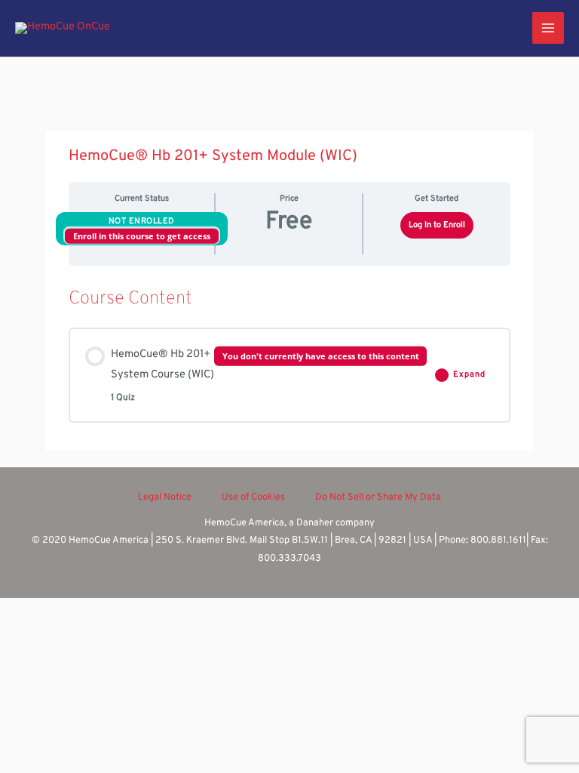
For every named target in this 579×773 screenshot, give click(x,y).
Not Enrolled (142, 221)
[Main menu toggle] (548, 28)
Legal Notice (164, 497)
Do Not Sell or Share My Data (378, 497)
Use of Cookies (253, 497)
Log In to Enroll (437, 225)
